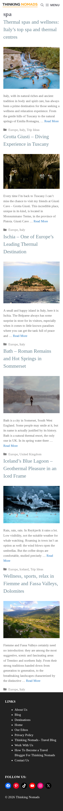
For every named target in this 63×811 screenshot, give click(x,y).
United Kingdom (30, 454)
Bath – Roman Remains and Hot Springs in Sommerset (27, 358)
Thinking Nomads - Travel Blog (35, 740)
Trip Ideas (33, 130)
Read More (51, 121)
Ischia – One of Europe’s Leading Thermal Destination (28, 244)
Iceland (24, 569)
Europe (13, 130)
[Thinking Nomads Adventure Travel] (20, 5)
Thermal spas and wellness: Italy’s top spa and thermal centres (31, 29)
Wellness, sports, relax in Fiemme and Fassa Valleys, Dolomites (30, 583)
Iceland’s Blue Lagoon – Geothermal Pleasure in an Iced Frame (29, 468)
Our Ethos (21, 730)
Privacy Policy (24, 735)
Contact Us (22, 760)
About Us (21, 709)
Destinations (22, 720)
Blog (18, 714)
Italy (22, 130)
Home (19, 725)
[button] (42, 5)
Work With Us (24, 745)
